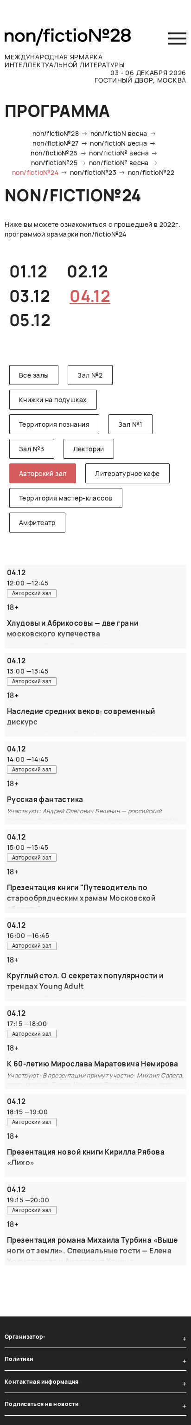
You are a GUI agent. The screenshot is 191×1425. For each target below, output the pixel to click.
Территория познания (54, 424)
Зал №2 (90, 375)
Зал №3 (32, 448)
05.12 (30, 320)
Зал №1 (130, 424)
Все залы (34, 375)
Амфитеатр (37, 522)
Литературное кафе (127, 473)
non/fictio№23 (93, 172)
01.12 (28, 271)
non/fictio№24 (35, 172)
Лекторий (88, 448)
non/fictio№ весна (119, 152)
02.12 (87, 271)
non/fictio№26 (54, 152)
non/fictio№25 (54, 162)
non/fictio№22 (151, 172)
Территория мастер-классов (66, 498)
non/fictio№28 (55, 133)
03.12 (29, 296)
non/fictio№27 (55, 143)
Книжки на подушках (53, 399)
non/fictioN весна (118, 133)
